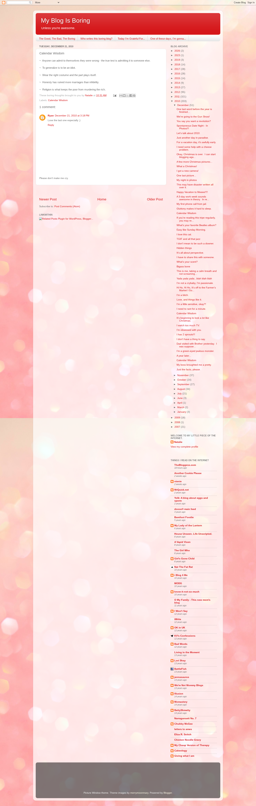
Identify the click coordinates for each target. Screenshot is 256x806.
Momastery (180, 702)
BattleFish (180, 669)
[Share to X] (127, 95)
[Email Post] (114, 95)
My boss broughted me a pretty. (194, 365)
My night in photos (187, 180)
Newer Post (48, 199)
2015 (177, 78)
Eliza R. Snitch (182, 734)
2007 (177, 427)
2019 (177, 60)
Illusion (178, 693)
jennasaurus (181, 677)
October (182, 380)
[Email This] (121, 95)
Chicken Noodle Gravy (187, 740)
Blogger (168, 793)
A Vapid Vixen (182, 542)
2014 (177, 83)
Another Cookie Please (187, 473)
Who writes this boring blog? (96, 38)
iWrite (177, 619)
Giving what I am (184, 756)
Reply (51, 125)
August (181, 389)
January (182, 412)
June (180, 398)
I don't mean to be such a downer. (195, 243)
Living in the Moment (187, 652)
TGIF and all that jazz (188, 239)
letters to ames (183, 729)
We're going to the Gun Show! (193, 116)
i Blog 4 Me (181, 575)
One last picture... (186, 175)
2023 (177, 55)
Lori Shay (180, 660)
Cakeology (180, 750)
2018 (177, 64)
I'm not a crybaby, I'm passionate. (195, 283)
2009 (177, 417)
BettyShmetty (182, 710)
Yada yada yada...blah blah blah (194, 278)
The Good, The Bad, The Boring (57, 38)
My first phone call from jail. (192, 204)
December (183, 105)
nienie (178, 481)
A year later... (184, 355)
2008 (177, 422)
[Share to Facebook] (131, 95)
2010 (177, 101)
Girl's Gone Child (184, 558)
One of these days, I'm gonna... (168, 38)
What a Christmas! (187, 166)
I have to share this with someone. (195, 257)
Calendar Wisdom (58, 100)
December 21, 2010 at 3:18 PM (72, 115)
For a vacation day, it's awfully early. (196, 142)
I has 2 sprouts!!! (186, 334)
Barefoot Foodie (184, 517)
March (181, 407)
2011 (177, 96)
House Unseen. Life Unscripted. (193, 534)
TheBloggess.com (185, 465)
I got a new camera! (188, 171)
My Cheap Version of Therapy (191, 745)
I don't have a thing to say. (191, 339)
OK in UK (179, 627)
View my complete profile (184, 446)
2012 (177, 92)
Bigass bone (183, 266)
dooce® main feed (185, 509)
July (179, 393)
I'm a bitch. (183, 295)
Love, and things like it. (189, 299)
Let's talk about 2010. (188, 133)
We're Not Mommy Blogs (188, 685)
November (183, 375)
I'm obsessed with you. (189, 330)
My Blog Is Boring (65, 20)
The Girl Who (182, 550)
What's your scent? (187, 262)
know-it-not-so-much (186, 591)
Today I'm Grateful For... (131, 38)
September (183, 384)
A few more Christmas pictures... (194, 162)
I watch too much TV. (188, 325)
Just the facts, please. (189, 369)
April (180, 403)
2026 (177, 50)
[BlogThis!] (124, 95)
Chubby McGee (183, 724)
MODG (178, 583)
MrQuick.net (181, 489)
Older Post (155, 199)
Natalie (178, 442)
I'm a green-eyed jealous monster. (195, 351)
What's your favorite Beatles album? (196, 225)
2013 (177, 87)
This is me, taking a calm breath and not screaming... (197, 272)
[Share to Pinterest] (134, 95)
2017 (177, 69)
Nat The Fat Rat (183, 567)
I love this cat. (184, 234)
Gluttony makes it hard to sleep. (194, 208)
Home (101, 199)
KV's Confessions (184, 636)
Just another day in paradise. (193, 137)
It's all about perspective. (190, 252)
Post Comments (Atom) (67, 206)
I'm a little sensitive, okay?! (191, 304)
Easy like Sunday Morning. (191, 229)
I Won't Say (181, 611)
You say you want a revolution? (194, 121)
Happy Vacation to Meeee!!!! (192, 192)
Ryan (51, 115)
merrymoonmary (139, 793)
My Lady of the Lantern (188, 525)
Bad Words (180, 644)
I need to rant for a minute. (191, 309)
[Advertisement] (101, 191)
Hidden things (184, 248)
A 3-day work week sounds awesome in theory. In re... (193, 198)
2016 (177, 73)
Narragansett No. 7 (185, 718)
